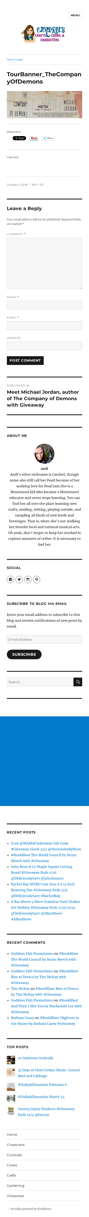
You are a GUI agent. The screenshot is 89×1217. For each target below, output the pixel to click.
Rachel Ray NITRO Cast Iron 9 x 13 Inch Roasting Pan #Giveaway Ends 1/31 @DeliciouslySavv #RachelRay (43, 890)
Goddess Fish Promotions (32, 953)
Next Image (15, 59)
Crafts (11, 1175)
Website (14, 338)
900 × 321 (38, 184)
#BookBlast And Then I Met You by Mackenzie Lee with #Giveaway (46, 1006)
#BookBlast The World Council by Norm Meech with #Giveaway (44, 959)
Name (13, 297)
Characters (16, 1145)
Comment (16, 234)
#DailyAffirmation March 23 (41, 1097)
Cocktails (14, 1155)
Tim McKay (20, 988)
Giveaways (15, 1196)
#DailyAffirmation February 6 (42, 1085)
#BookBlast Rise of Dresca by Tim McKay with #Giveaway (44, 977)
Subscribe (24, 654)
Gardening (15, 1186)
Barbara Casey (22, 1018)
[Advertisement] (44, 761)
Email (13, 317)
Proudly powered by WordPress (31, 1209)
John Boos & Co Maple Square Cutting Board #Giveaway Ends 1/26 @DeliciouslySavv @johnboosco (41, 872)
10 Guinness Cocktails (35, 1058)
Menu (75, 15)
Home (12, 1135)
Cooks (12, 1165)
